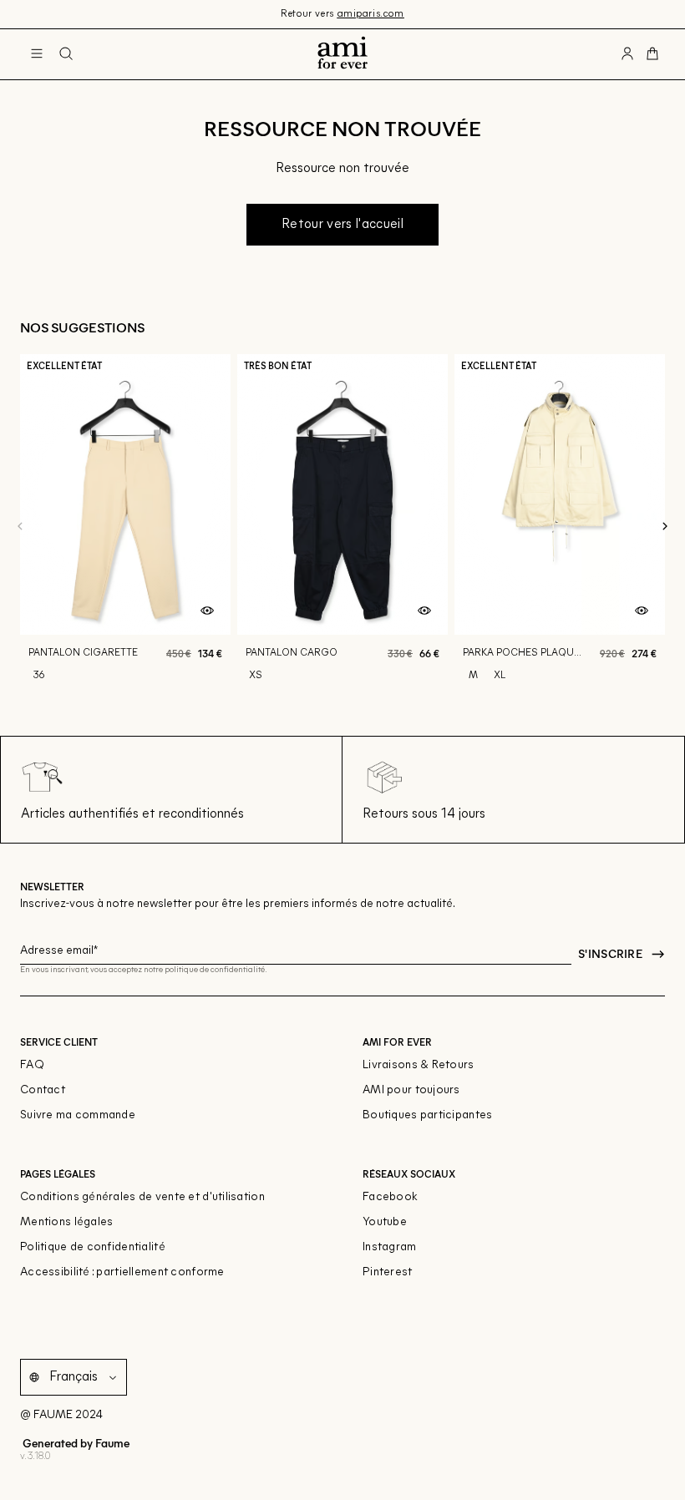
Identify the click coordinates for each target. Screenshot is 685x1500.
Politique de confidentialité (92, 1247)
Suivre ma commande (77, 1115)
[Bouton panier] (652, 54)
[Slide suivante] (665, 526)
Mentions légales (66, 1222)
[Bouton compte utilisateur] (627, 54)
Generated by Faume (74, 1443)
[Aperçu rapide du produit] (207, 611)
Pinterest (388, 1272)
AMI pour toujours (411, 1090)
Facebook (390, 1197)
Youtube (385, 1222)
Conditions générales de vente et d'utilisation (142, 1197)
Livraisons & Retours (418, 1065)
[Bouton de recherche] (66, 54)
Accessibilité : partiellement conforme (122, 1272)
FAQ (32, 1065)
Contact (42, 1090)
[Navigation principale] (36, 54)
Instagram (390, 1247)
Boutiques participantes (427, 1115)
